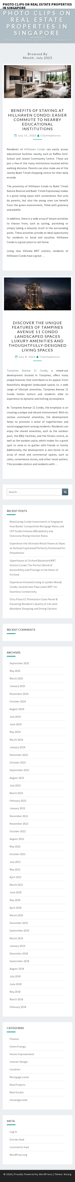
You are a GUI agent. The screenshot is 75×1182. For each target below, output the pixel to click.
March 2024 (16, 739)
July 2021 (15, 862)
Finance (14, 1039)
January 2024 (17, 747)
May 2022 (15, 846)
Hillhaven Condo (34, 149)
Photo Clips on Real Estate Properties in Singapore (37, 5)
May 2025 (15, 671)
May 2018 (15, 991)
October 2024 (18, 701)
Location (15, 1069)
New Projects (17, 1084)
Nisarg (68, 1174)
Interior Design (19, 1061)
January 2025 (17, 686)
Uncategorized (18, 1100)
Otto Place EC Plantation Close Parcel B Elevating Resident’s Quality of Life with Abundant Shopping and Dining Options (34, 603)
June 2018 (15, 984)
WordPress (45, 1174)
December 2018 (19, 953)
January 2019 (17, 946)
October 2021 (18, 854)
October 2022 (18, 831)
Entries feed (17, 1139)
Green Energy (18, 1046)
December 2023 (19, 755)
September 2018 (19, 961)
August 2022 (17, 839)
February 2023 (18, 800)
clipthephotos (50, 135)
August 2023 (17, 778)
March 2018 (16, 999)
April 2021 (15, 877)
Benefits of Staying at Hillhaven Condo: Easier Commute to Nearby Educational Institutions (37, 119)
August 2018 (17, 968)
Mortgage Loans (19, 1077)
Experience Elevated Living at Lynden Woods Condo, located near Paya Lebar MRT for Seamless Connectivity (36, 586)
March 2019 (16, 938)
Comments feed (19, 1147)
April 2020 (15, 907)
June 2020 (15, 892)
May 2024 (15, 732)
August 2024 (17, 709)
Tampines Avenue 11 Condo (27, 370)
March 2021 (16, 884)
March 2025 (16, 678)
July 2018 (15, 976)
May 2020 (15, 900)
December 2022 (19, 816)
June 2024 (15, 724)
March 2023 (16, 793)
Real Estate (17, 1092)
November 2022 (19, 823)
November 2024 (19, 694)
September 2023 (19, 770)
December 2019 (19, 923)
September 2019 (19, 930)
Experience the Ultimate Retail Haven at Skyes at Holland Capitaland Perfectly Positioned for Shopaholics (37, 548)
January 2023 (17, 808)
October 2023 (18, 762)
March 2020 (16, 915)
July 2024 (15, 716)
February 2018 (18, 1007)
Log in (13, 1131)
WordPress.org (18, 1154)
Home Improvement (22, 1054)
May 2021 (15, 869)
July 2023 (15, 785)
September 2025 (19, 663)
